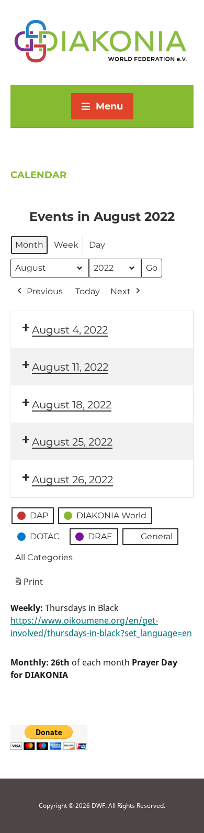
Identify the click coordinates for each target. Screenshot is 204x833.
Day (97, 245)
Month (29, 245)
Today (87, 291)
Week (66, 245)
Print (28, 584)
